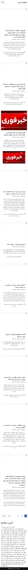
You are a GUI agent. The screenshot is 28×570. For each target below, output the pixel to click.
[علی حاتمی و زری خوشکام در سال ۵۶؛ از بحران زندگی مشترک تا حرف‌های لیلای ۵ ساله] (14, 72)
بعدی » (3, 516)
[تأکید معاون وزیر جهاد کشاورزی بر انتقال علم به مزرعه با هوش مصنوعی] (14, 120)
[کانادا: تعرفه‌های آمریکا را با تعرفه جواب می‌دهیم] (14, 322)
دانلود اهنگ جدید (19, 529)
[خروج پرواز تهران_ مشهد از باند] (14, 232)
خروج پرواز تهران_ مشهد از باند (16, 244)
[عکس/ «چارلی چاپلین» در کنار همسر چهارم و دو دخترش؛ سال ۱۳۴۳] (14, 365)
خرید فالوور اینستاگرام (9, 529)
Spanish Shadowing (21, 548)
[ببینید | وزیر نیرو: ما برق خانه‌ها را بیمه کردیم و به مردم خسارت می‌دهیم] (14, 179)
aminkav (22, 39)
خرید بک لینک (10, 534)
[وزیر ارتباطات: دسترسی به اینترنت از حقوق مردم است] (14, 413)
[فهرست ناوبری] (2, 2)
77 (9, 516)
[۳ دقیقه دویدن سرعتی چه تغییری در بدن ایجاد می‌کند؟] (14, 273)
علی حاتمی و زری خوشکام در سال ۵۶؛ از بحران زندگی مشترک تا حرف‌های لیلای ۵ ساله (14, 86)
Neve (19, 568)
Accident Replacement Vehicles (9, 564)
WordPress (10, 568)
